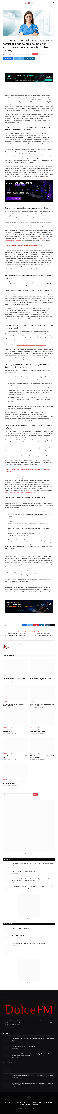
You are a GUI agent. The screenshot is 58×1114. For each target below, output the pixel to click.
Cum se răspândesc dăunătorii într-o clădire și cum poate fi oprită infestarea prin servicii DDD (32, 1076)
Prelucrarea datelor (35, 1102)
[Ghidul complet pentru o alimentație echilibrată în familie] (15, 666)
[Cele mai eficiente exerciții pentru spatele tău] (15, 744)
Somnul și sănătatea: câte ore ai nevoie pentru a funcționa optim (42, 730)
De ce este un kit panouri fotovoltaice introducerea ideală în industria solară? (31, 1068)
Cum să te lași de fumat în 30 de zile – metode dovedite (14, 705)
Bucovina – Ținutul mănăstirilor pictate (21, 928)
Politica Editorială (25, 1104)
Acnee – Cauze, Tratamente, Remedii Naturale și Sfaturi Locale (27, 951)
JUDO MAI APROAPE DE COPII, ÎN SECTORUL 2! (23, 871)
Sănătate (35, 54)
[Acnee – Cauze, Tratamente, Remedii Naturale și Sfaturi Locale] (6, 952)
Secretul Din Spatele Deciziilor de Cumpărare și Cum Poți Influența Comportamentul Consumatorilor (33, 1083)
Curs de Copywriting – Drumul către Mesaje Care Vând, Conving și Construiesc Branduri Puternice (15, 635)
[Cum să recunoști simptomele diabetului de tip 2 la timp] (42, 692)
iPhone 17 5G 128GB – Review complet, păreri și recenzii (26, 936)
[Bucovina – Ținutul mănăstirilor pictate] (6, 929)
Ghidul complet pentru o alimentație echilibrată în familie (14, 679)
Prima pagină (5, 6)
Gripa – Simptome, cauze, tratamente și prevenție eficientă (42, 756)
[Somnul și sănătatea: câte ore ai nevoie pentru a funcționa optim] (42, 718)
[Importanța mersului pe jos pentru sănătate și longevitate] (42, 666)
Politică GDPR (48, 1102)
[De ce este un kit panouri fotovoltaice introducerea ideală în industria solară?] (6, 1069)
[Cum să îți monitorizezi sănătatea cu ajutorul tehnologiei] (15, 770)
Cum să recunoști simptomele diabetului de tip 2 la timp (42, 705)
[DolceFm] (29, 2)
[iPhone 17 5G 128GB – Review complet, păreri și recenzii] (6, 937)
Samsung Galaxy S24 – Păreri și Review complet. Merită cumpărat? (28, 943)
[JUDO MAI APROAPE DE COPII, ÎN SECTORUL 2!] (6, 873)
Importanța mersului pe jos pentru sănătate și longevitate (40, 679)
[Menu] (4, 2)
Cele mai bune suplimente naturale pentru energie (13, 730)
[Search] (54, 2)
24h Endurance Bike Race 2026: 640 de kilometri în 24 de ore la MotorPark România (33, 863)
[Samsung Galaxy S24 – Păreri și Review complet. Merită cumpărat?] (6, 945)
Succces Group (11, 54)
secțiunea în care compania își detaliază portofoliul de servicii (20, 492)
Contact (35, 1104)
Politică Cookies (9, 1102)
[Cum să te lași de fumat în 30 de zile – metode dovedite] (15, 692)
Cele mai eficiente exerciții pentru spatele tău (15, 756)
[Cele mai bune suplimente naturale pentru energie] (15, 718)
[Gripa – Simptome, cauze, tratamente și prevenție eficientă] (42, 744)
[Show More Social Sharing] (36, 58)
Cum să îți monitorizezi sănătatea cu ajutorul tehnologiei (14, 782)
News (10, 6)
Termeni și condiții (21, 1102)
